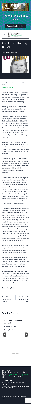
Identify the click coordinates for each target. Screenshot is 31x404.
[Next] (26, 335)
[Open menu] (4, 34)
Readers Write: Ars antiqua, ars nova (24, 297)
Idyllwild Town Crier (11, 326)
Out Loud (11, 87)
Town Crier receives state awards (6, 297)
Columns (5, 87)
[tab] (13, 353)
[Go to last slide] (4, 335)
